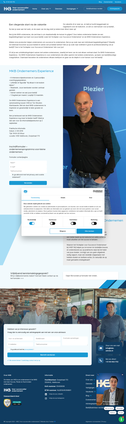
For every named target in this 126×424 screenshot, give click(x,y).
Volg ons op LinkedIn (56, 394)
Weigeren (63, 231)
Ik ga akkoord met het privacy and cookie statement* (28, 176)
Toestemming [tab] (35, 197)
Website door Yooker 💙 (48, 421)
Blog (87, 396)
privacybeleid (29, 349)
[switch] (52, 223)
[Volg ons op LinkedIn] (47, 394)
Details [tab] (63, 197)
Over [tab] (90, 197)
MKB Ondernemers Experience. (99, 37)
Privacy (104, 421)
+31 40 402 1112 (112, 362)
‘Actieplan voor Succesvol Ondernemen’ (66, 37)
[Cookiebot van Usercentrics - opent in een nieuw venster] (94, 191)
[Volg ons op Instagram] (47, 398)
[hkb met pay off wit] (16, 9)
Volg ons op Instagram (56, 398)
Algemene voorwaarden (93, 421)
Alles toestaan (89, 231)
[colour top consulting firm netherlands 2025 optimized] (7, 403)
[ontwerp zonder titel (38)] (17, 403)
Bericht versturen (47, 355)
